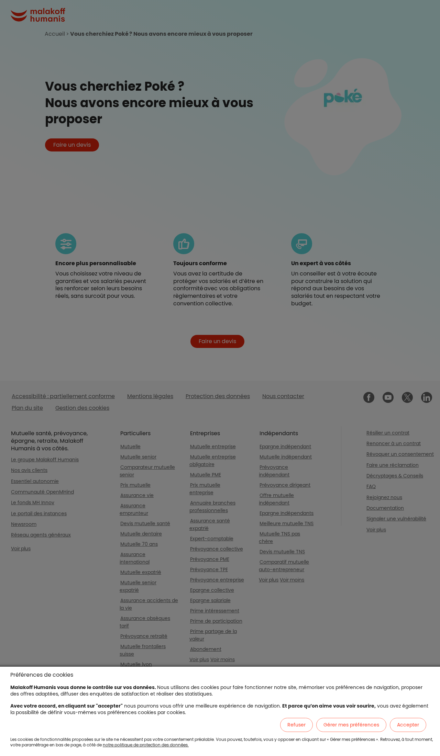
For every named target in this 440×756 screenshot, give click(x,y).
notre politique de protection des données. (146, 745)
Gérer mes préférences (351, 724)
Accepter (408, 724)
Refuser (296, 724)
